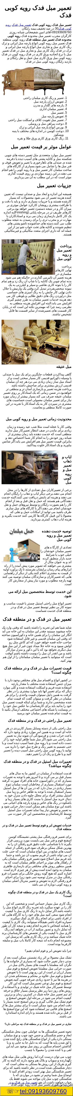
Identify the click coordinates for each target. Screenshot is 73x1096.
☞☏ (36, 1091)
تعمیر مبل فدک (21, 24)
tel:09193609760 (43, 1091)
